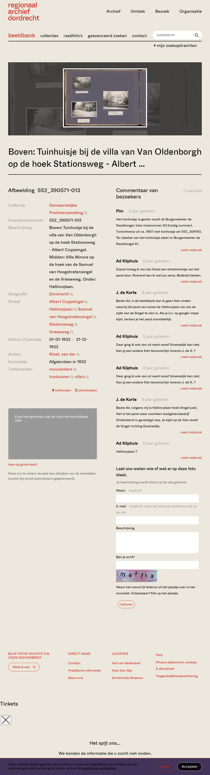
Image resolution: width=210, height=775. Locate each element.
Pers (159, 655)
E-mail (156, 509)
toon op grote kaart (22, 464)
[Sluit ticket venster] (5, 720)
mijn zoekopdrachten (176, 46)
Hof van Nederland (126, 663)
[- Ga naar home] (37, 11)
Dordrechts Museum (127, 677)
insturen (126, 604)
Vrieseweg (59, 332)
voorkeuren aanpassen (99, 768)
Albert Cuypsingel (66, 302)
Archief (113, 11)
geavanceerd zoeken (107, 36)
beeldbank (21, 35)
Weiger (165, 766)
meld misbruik (191, 250)
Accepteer (189, 766)
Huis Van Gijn (122, 670)
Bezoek (162, 11)
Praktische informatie (84, 670)
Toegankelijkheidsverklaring (177, 676)
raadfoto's (73, 36)
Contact (74, 663)
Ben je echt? (125, 557)
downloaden (87, 390)
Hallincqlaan (61, 309)
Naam (129, 490)
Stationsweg (61, 324)
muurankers (60, 369)
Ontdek (138, 11)
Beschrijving (125, 528)
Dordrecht (59, 294)
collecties (49, 36)
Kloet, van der (62, 354)
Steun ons (75, 677)
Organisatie (190, 11)
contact (139, 36)
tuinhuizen (59, 377)
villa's (80, 377)
